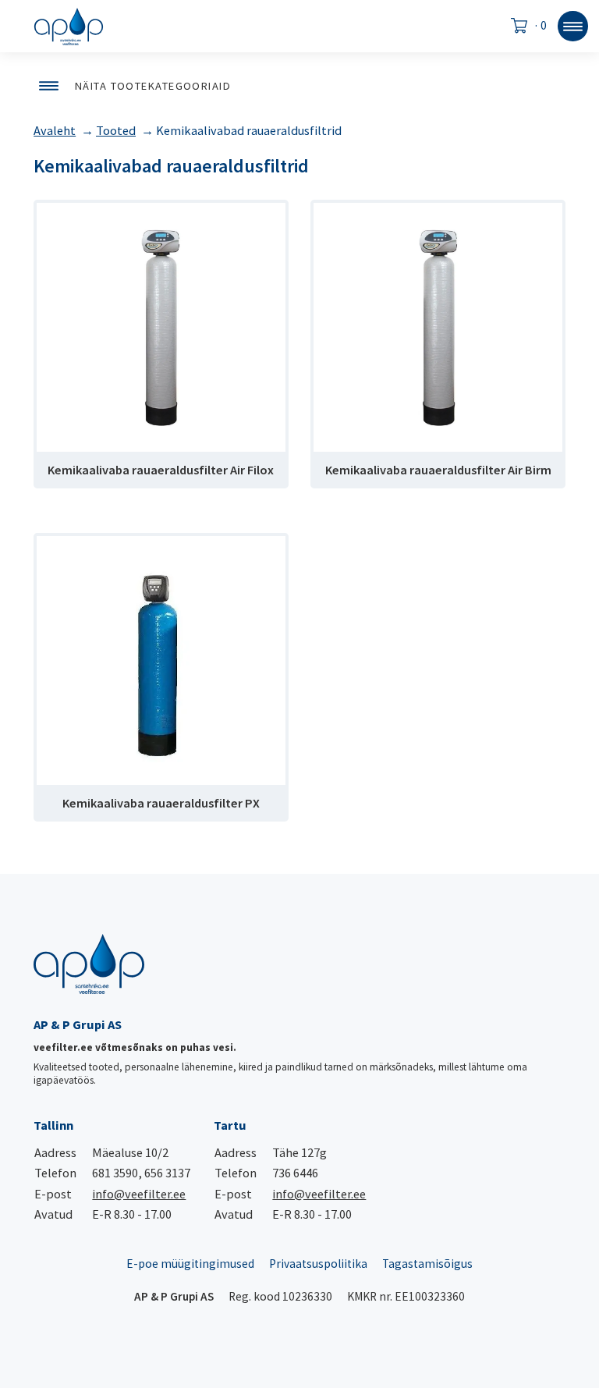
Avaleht (55, 130)
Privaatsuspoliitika (318, 1263)
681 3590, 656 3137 (141, 1172)
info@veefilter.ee (139, 1194)
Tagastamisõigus (427, 1263)
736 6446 (295, 1172)
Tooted (116, 130)
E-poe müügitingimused (190, 1263)
